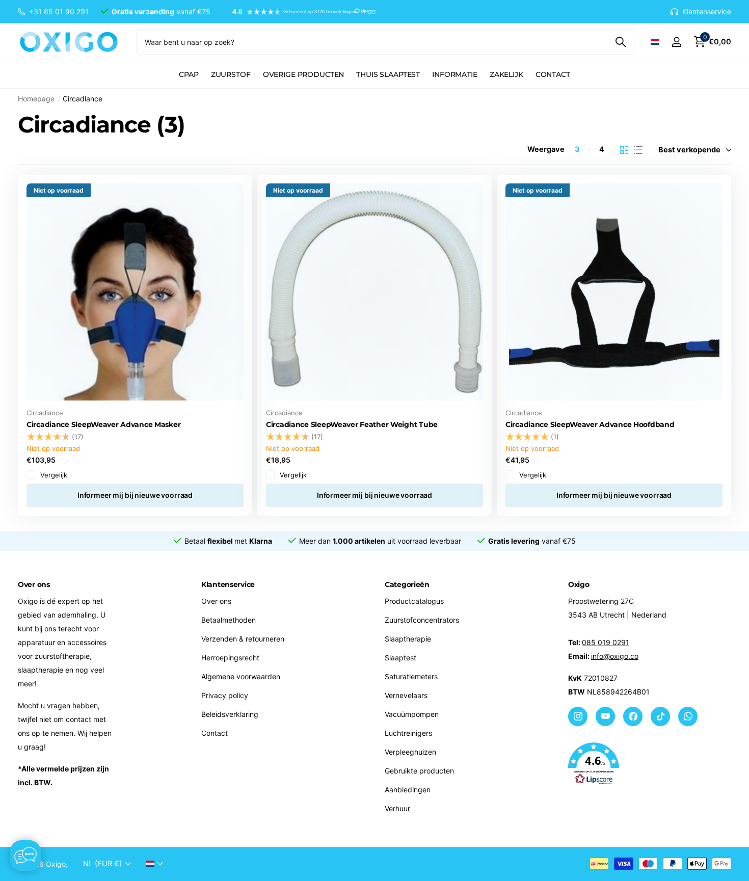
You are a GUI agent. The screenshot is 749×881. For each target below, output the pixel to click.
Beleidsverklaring (229, 714)
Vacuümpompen (412, 714)
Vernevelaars (406, 695)
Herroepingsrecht (230, 657)
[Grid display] (624, 149)
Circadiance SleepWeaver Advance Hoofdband (590, 424)
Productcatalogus (414, 601)
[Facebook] (633, 716)
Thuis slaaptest (388, 74)
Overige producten (303, 74)
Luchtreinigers (408, 733)
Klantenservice (228, 584)
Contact (553, 74)
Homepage (36, 98)
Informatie (454, 74)
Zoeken (620, 42)
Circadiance (44, 413)
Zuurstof (231, 74)
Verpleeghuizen (410, 751)
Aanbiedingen (408, 789)
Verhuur (397, 808)
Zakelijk (506, 74)
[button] (299, 11)
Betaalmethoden (228, 620)
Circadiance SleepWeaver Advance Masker (103, 424)
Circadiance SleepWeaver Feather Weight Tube (352, 424)
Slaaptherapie (408, 638)
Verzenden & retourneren (242, 638)
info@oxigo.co (614, 656)
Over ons (216, 601)
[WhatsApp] (688, 716)
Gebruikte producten (419, 770)
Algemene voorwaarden (240, 676)
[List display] (638, 149)
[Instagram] (577, 716)
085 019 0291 (605, 642)
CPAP (188, 74)
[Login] (676, 42)
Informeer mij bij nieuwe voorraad (135, 495)
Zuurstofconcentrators (422, 620)
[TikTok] (660, 716)
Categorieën (407, 584)
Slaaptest (400, 657)
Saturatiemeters (411, 676)
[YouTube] (605, 716)
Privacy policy (224, 695)
